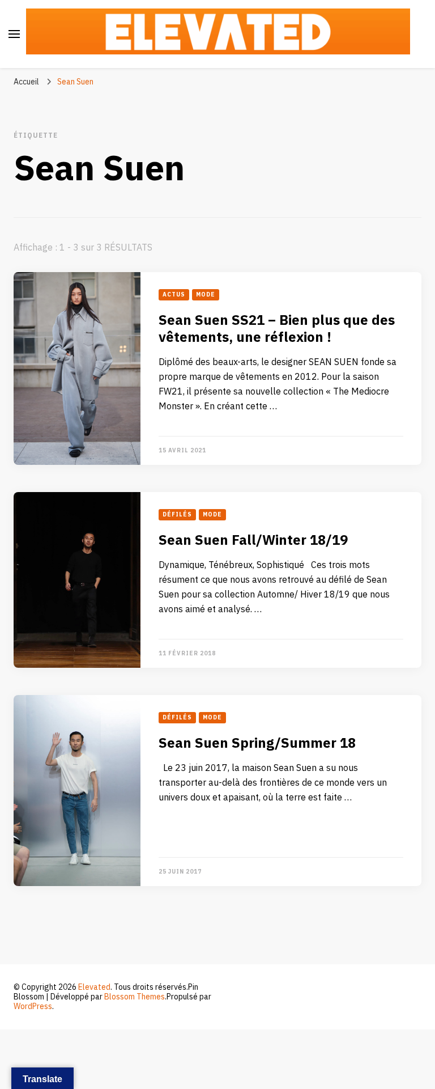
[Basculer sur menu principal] (14, 34)
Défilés (177, 514)
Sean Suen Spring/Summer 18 (257, 743)
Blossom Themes (134, 997)
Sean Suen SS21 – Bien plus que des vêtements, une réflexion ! (277, 329)
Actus (174, 294)
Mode (205, 294)
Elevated (94, 987)
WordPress (33, 1006)
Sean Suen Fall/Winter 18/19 (253, 540)
